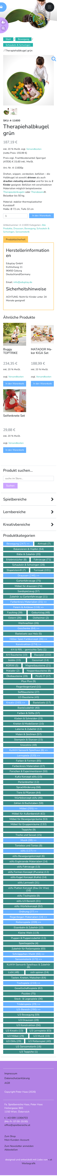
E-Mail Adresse (15, 603)
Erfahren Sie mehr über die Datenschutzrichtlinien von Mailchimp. (28, 670)
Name (9, 614)
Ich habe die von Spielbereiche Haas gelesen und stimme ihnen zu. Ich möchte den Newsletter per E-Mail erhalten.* (24, 634)
